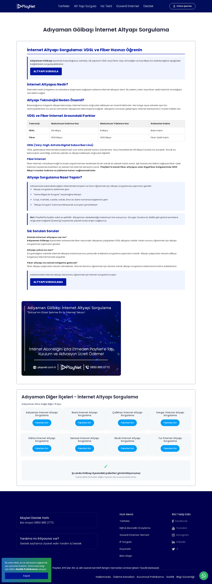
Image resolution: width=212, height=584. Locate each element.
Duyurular (125, 549)
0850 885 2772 (44, 523)
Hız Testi (106, 6)
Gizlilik (170, 577)
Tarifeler (64, 6)
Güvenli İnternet (127, 6)
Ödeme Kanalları (124, 577)
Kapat (26, 575)
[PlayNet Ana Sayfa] (26, 6)
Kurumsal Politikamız (150, 577)
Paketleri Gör (41, 422)
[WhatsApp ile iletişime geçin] (204, 576)
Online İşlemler (184, 6)
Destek (148, 6)
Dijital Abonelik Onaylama (135, 528)
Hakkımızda (103, 577)
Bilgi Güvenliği (185, 577)
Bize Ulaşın (126, 555)
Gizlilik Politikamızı (27, 569)
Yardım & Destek (70, 543)
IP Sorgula (126, 542)
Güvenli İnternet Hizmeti (134, 535)
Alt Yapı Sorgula (85, 6)
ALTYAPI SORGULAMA (48, 282)
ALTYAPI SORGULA (45, 71)
